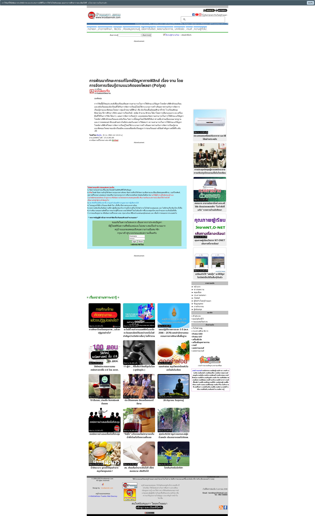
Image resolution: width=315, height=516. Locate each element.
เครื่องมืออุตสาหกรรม (201, 342)
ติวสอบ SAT (197, 337)
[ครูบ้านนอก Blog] (117, 30)
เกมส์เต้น (201, 375)
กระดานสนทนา (200, 295)
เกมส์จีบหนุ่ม (209, 384)
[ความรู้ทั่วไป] (200, 30)
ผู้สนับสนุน (198, 309)
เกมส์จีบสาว (198, 387)
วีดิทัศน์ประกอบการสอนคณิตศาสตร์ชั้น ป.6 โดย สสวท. (104, 368)
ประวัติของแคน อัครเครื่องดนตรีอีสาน (139, 402)
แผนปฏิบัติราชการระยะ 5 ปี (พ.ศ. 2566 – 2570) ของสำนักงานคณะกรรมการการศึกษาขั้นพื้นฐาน (173, 333)
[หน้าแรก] (92, 30)
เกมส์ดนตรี (212, 375)
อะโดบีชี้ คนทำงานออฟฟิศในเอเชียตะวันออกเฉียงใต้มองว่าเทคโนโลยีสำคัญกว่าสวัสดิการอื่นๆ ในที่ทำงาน (139, 333)
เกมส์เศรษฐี (219, 382)
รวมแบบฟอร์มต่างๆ (200, 322)
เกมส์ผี (201, 382)
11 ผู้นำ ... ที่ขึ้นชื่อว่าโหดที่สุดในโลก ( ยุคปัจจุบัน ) (139, 368)
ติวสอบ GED (197, 334)
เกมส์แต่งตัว (201, 373)
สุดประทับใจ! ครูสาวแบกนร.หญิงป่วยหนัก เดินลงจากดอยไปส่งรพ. (174, 435)
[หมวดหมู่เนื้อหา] (148, 30)
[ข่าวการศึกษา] (105, 30)
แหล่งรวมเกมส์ (198, 348)
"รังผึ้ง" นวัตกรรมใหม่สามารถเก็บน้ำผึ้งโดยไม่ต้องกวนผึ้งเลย (139, 435)
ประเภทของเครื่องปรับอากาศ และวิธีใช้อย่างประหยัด (210, 137)
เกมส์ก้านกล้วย (211, 380)
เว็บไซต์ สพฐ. (197, 328)
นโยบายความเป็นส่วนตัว (97, 3)
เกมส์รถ (206, 375)
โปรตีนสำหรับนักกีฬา (173, 467)
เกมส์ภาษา (219, 370)
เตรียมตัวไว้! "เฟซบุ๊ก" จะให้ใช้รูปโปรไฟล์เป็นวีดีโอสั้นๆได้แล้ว (209, 275)
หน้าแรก (197, 287)
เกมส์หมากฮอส (220, 373)
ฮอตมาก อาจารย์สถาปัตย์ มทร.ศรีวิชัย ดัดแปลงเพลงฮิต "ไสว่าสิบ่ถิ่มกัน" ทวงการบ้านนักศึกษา (210, 207)
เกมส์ (194, 345)
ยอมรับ (310, 3)
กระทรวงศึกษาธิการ (200, 331)
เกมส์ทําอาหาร (220, 380)
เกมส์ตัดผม (202, 380)
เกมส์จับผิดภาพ (224, 377)
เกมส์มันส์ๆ (203, 389)
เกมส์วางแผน (201, 384)
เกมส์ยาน (219, 387)
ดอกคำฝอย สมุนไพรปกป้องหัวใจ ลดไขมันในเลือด (173, 368)
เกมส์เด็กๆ (201, 377)
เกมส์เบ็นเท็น (206, 387)
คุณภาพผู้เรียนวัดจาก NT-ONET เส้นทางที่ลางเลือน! (210, 242)
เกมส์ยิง (213, 387)
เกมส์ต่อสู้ (213, 370)
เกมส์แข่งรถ (206, 370)
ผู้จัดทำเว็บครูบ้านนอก (202, 301)
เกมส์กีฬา (213, 382)
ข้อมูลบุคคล (198, 304)
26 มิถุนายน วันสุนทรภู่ (173, 400)
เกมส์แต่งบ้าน (212, 389)
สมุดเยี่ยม (197, 292)
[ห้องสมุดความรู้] (131, 30)
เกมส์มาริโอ (217, 384)
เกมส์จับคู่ (206, 382)
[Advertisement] (139, 61)
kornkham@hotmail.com (145, 213)
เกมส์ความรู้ (220, 389)
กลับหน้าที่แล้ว (186, 35)
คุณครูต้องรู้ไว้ (198, 319)
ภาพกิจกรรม (199, 307)
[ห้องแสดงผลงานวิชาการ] (165, 30)
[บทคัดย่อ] (179, 30)
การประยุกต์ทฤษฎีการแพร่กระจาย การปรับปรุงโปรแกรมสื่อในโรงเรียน (210, 171)
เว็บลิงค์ (197, 298)
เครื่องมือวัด (197, 340)
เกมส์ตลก (195, 380)
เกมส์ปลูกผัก (208, 377)
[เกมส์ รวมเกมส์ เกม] (189, 30)
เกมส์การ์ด (215, 377)
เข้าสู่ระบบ (196, 316)
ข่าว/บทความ (199, 290)
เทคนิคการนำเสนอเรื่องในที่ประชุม (104, 434)
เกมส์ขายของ (220, 375)
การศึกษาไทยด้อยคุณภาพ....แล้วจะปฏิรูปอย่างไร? (104, 331)
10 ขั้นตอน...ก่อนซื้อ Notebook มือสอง (104, 402)
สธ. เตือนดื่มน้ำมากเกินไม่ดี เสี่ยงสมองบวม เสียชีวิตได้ (139, 469)
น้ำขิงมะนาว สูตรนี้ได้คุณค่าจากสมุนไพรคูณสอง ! (104, 469)
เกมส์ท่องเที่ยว (210, 373)
